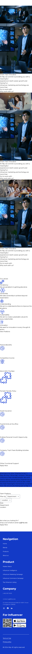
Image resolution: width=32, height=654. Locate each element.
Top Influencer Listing (9, 582)
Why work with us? (7, 91)
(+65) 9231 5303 (7, 593)
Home (5, 543)
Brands (5, 547)
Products (6, 551)
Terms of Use (7, 638)
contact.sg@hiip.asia (9, 599)
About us (5, 555)
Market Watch (7, 566)
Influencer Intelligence (10, 570)
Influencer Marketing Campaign (13, 574)
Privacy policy (7, 642)
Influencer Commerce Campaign (13, 578)
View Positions (5, 331)
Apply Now (4, 465)
